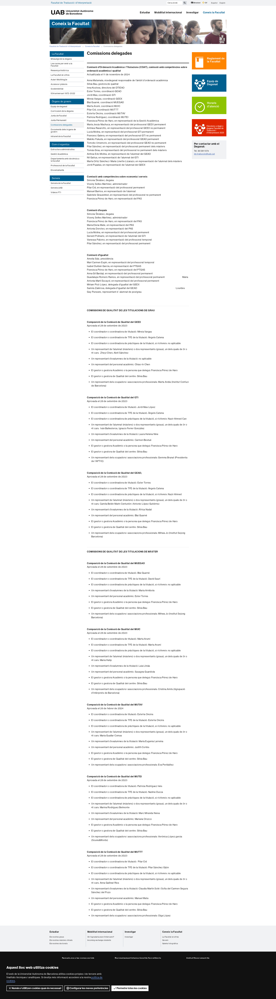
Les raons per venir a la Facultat (61, 64)
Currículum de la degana (62, 111)
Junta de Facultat (59, 116)
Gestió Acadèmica (59, 154)
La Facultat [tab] (58, 54)
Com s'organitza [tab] (60, 144)
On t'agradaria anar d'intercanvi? (100, 937)
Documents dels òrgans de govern (63, 130)
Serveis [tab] (56, 178)
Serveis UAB (57, 188)
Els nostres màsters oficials (61, 940)
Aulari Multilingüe (59, 79)
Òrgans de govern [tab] (61, 101)
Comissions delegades (61, 125)
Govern (165, 940)
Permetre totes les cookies (132, 988)
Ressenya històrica (60, 70)
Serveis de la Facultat (61, 183)
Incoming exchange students (99, 940)
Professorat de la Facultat (63, 165)
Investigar (192, 12)
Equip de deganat (59, 106)
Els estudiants (57, 170)
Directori (197, 3)
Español (214, 3)
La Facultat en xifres (60, 75)
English (222, 3)
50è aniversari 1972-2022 (63, 93)
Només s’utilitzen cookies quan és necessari (36, 988)
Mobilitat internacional (168, 12)
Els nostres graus (57, 937)
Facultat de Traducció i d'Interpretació (71, 2)
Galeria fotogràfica (170, 944)
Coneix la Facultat (214, 12)
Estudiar (145, 12)
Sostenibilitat (57, 89)
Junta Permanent (58, 120)
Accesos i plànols (59, 84)
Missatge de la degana (61, 59)
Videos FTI (56, 192)
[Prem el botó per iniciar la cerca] (185, 3)
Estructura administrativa (63, 149)
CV (205, 3)
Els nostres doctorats (59, 944)
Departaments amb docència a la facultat (65, 159)
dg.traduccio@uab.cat (204, 154)
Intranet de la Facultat (61, 136)
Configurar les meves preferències (89, 988)
